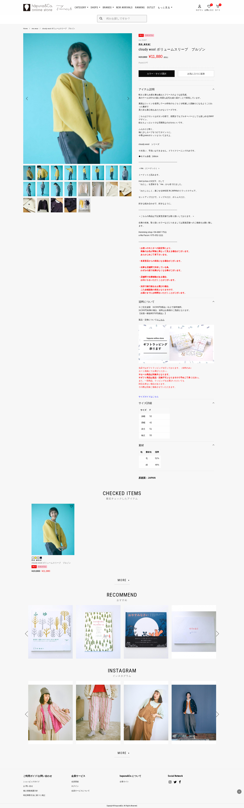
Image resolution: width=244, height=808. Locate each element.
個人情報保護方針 (30, 791)
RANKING (140, 7)
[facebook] (180, 782)
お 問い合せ (28, 786)
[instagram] (170, 782)
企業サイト (124, 782)
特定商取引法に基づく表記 (34, 795)
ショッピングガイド (31, 782)
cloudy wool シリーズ (149, 144)
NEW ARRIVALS (124, 7)
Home (25, 28)
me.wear (35, 28)
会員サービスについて (80, 791)
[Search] (101, 18)
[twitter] (175, 782)
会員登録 (75, 782)
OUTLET (151, 7)
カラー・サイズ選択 (156, 73)
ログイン (75, 786)
